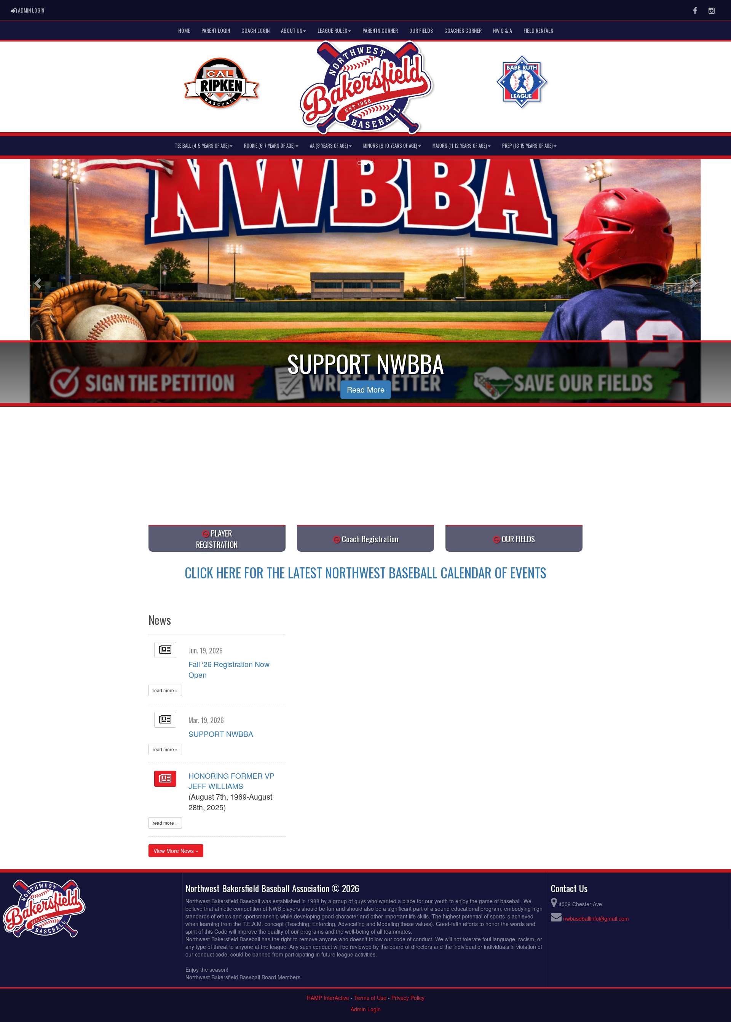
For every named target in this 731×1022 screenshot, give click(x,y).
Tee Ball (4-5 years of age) (202, 145)
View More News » (175, 850)
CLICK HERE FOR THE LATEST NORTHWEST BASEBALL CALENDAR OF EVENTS (365, 572)
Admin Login (366, 1009)
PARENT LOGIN (215, 30)
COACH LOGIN (255, 30)
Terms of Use (370, 997)
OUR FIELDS (421, 30)
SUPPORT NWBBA (220, 733)
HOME (184, 30)
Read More (366, 389)
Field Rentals (538, 30)
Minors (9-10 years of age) (390, 145)
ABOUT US (291, 30)
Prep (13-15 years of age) (527, 145)
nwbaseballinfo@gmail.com (596, 918)
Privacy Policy (408, 997)
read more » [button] (165, 690)
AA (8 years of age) (329, 145)
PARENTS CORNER (380, 30)
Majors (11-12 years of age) (460, 145)
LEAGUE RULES (332, 30)
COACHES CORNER (463, 30)
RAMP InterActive (328, 997)
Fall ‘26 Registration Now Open (229, 669)
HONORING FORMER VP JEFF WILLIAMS (231, 781)
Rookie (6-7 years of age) (269, 145)
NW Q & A (502, 30)
